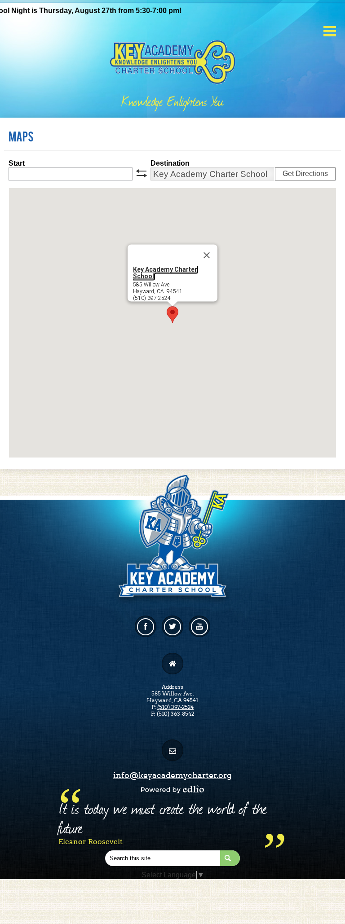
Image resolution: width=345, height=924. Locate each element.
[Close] (206, 255)
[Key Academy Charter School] (172, 59)
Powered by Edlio (172, 789)
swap (141, 173)
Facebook (145, 626)
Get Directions (305, 173)
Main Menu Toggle (329, 31)
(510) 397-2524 (175, 707)
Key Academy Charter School (165, 273)
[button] (172, 314)
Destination (170, 163)
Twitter (172, 626)
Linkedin (199, 626)
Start (17, 163)
